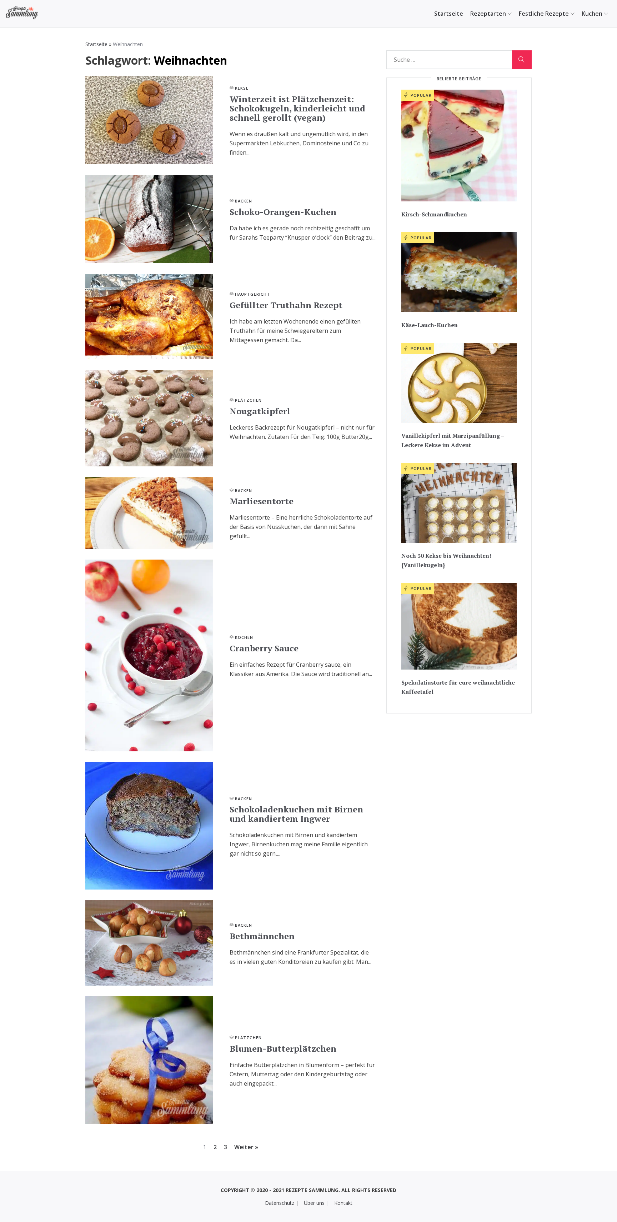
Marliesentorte (262, 501)
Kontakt (343, 1203)
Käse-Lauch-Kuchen (429, 325)
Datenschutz (279, 1203)
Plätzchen (248, 400)
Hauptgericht (252, 294)
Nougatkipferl (260, 411)
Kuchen (592, 13)
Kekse (242, 88)
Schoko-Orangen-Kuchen (283, 211)
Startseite (448, 13)
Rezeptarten (488, 13)
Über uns (314, 1203)
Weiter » (246, 1147)
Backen (243, 201)
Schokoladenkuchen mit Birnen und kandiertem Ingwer (296, 813)
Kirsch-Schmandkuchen (434, 214)
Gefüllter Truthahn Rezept (286, 305)
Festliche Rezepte (544, 13)
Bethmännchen (262, 936)
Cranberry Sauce (264, 648)
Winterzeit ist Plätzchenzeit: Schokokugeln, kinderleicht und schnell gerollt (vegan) (297, 108)
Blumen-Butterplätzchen (283, 1048)
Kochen (244, 637)
